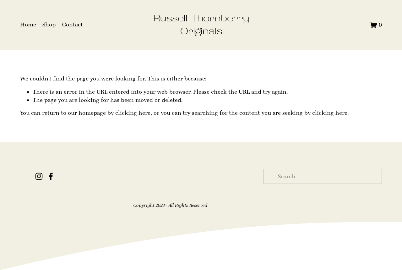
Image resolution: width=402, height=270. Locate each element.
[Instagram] (39, 176)
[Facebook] (51, 176)
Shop (49, 24)
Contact (72, 24)
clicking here (132, 112)
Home (28, 24)
